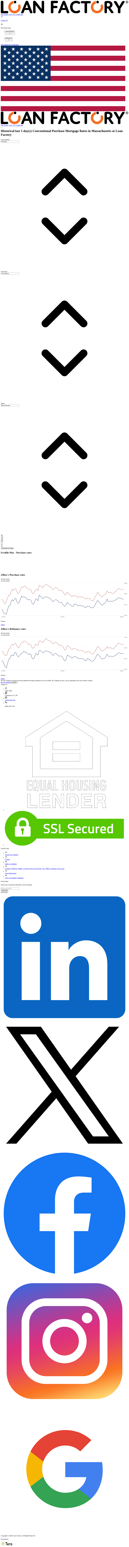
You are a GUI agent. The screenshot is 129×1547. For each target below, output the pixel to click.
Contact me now (10, 700)
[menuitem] (10, 32)
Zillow (3, 625)
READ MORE (5, 682)
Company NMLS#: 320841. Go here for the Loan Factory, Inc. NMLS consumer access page (34, 869)
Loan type (4, 271)
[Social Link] (64, 1020)
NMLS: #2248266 (11, 864)
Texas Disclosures (10, 873)
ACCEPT (14, 682)
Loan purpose (5, 139)
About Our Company (11, 855)
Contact (7, 859)
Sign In (3, 45)
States (3, 403)
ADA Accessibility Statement (14, 878)
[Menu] (1, 127)
